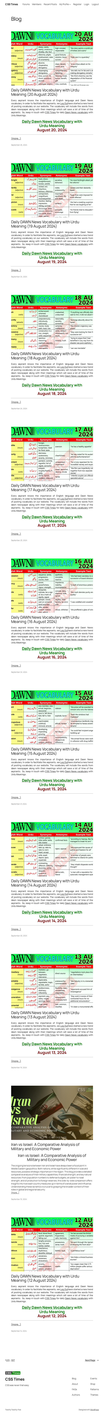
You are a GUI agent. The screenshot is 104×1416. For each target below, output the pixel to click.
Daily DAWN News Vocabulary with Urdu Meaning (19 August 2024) (45, 224)
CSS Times (11, 4)
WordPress (94, 1409)
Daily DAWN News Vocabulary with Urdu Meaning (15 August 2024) (45, 751)
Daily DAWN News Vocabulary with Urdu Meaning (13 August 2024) (45, 1015)
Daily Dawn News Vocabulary (47, 121)
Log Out (64, 103)
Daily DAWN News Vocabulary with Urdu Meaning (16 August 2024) (45, 619)
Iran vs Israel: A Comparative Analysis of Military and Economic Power (45, 1146)
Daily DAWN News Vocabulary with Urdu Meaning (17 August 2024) (45, 487)
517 (13, 1360)
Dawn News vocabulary (76, 112)
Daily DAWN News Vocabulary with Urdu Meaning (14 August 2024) (45, 883)
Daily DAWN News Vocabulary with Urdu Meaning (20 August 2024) (45, 92)
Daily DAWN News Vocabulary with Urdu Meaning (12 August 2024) (45, 1278)
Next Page (92, 1360)
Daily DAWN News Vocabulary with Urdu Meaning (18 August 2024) (45, 356)
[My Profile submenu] (70, 4)
